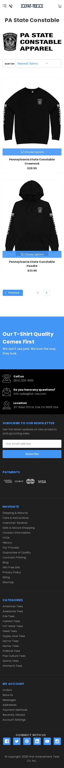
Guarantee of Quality (17, 552)
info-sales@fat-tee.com (29, 394)
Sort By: (10, 63)
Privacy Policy (12, 572)
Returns (8, 695)
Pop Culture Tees (14, 656)
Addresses (10, 705)
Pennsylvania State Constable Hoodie (32, 264)
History (7, 543)
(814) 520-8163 (23, 380)
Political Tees (11, 651)
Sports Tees (11, 661)
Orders (7, 690)
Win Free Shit (11, 567)
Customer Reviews (15, 523)
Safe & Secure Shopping (19, 528)
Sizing (6, 577)
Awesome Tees (13, 611)
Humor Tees (11, 646)
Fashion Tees (11, 621)
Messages (9, 700)
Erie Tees (9, 616)
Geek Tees (10, 631)
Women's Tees (12, 666)
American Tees (13, 606)
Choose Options (34, 152)
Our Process (11, 548)
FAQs (6, 538)
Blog (5, 562)
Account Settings (14, 720)
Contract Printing (14, 557)
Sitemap (8, 582)
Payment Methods (15, 710)
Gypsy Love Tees (14, 636)
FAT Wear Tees (13, 626)
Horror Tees (11, 641)
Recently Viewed (14, 715)
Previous (13, 293)
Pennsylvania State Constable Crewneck (32, 161)
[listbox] (33, 63)
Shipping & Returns (15, 513)
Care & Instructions (16, 518)
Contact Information (16, 533)
